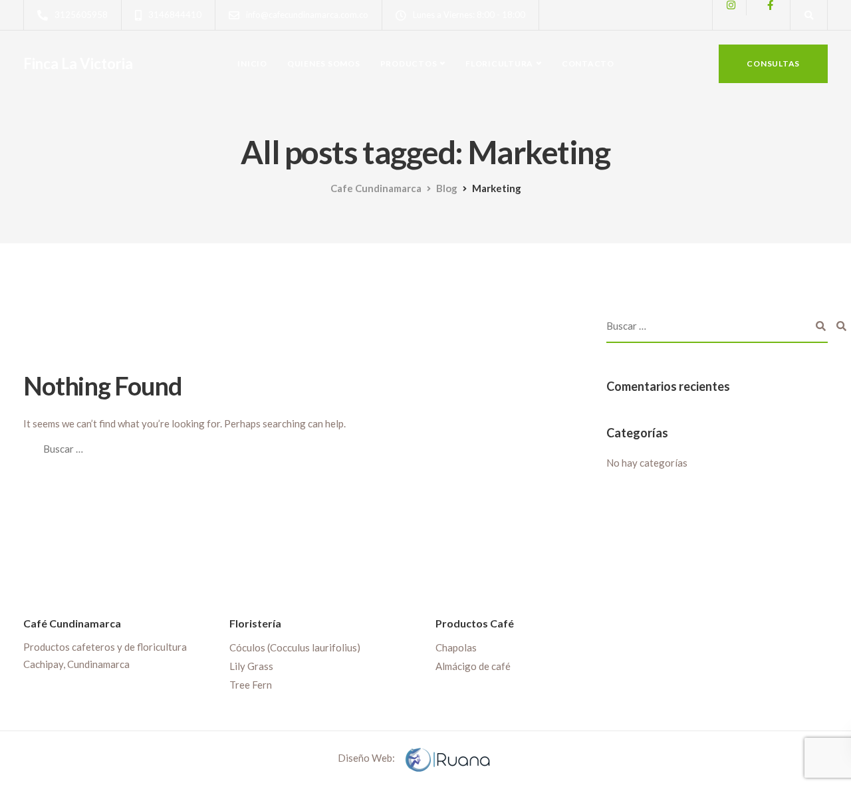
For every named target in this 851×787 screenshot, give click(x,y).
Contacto (588, 63)
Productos (408, 63)
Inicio (252, 63)
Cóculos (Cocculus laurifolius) (294, 647)
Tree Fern (250, 685)
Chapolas (456, 647)
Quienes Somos (323, 63)
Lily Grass (251, 666)
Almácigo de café (473, 666)
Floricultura (499, 63)
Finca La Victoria (78, 63)
